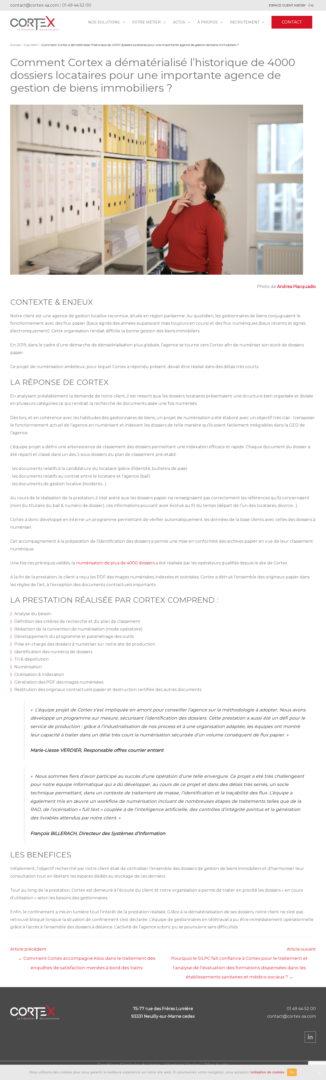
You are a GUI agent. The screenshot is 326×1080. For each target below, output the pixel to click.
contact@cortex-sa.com (34, 5)
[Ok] (319, 1072)
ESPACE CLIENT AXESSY (287, 5)
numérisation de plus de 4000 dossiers (115, 563)
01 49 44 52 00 (76, 5)
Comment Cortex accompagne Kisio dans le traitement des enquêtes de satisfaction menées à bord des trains (86, 959)
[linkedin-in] (310, 1037)
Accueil (15, 45)
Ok (292, 1072)
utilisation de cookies (267, 1072)
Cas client (31, 45)
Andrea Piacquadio (296, 286)
